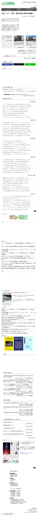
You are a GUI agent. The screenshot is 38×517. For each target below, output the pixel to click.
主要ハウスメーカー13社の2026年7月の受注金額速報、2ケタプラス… (16, 109)
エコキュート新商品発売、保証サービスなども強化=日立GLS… (15, 142)
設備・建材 (33, 138)
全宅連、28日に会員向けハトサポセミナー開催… (12, 198)
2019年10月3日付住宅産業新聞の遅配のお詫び (13, 434)
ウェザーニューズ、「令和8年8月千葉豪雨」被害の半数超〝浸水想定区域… (17, 126)
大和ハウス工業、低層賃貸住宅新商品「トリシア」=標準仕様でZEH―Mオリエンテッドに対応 (31, 44)
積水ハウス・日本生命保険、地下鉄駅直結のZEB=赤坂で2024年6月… (16, 209)
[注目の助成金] (13, 219)
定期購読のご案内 (31, 52)
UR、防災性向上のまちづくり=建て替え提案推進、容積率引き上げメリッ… (17, 200)
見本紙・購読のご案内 (30, 8)
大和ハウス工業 (27, 58)
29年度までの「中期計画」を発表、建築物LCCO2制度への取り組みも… (16, 170)
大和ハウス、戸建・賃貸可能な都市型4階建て (17, 13)
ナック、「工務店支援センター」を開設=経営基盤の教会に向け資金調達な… (17, 104)
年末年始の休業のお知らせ (9, 428)
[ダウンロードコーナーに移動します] (7, 305)
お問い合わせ (29, 10)
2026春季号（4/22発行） (15, 493)
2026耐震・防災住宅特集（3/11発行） (18, 502)
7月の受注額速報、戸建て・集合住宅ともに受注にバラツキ (13, 331)
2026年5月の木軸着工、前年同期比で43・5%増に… (12, 185)
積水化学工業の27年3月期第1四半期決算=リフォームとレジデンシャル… (16, 115)
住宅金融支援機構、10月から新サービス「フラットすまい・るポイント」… (17, 122)
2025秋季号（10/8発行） (15, 496)
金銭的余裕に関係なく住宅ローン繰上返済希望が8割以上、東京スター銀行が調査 (19, 91)
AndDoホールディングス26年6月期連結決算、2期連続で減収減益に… (16, 111)
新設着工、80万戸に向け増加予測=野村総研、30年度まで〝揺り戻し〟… (16, 183)
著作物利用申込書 (14, 485)
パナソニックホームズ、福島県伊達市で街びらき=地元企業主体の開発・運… (17, 203)
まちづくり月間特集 (28, 382)
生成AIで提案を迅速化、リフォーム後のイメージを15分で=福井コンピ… (16, 154)
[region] (28, 25)
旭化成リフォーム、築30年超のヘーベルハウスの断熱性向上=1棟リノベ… (16, 107)
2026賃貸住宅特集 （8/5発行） (17, 499)
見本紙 (11, 480)
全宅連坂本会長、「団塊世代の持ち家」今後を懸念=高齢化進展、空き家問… (17, 168)
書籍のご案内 (8, 10)
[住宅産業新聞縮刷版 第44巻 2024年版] (28, 350)
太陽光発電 (33, 58)
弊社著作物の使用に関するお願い (22, 94)
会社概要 (19, 10)
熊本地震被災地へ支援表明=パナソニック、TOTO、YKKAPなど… (15, 148)
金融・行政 (33, 120)
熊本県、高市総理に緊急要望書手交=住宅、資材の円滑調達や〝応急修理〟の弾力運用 (18, 268)
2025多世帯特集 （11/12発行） (17, 503)
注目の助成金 (30, 405)
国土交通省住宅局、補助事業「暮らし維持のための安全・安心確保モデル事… (17, 131)
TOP (35, 211)
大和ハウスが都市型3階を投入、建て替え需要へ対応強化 (7, 37)
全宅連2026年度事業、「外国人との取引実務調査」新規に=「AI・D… (16, 172)
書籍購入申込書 (13, 476)
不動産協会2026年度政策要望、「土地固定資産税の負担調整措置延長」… (16, 161)
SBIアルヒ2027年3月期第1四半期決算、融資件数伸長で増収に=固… (15, 133)
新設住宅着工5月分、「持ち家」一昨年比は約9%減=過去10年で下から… (16, 187)
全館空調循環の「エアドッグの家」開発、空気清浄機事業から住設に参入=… (17, 144)
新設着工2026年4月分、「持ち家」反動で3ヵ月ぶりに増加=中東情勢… (16, 189)
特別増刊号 (30, 378)
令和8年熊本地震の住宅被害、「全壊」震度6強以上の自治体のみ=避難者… (17, 135)
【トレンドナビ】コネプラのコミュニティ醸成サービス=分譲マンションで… (17, 207)
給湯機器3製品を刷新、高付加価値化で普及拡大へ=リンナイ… (14, 152)
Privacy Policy (26, 512)
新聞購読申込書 (13, 474)
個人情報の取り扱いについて (32, 509)
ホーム (8, 8)
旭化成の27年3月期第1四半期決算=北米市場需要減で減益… (14, 113)
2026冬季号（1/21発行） (15, 494)
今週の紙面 (19, 8)
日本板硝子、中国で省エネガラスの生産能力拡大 (13, 89)
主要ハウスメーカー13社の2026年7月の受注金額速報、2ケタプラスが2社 (15, 256)
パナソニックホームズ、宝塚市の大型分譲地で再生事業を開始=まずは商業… (17, 196)
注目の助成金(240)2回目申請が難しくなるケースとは (15, 402)
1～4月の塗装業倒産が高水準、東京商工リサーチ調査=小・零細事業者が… (17, 190)
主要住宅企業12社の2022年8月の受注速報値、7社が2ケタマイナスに (15, 329)
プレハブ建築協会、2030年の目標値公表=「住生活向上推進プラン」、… (16, 163)
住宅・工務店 (32, 16)
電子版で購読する (31, 53)
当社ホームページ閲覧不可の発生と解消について (14, 431)
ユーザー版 (25, 378)
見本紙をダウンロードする (26, 452)
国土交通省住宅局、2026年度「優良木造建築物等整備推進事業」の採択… (16, 124)
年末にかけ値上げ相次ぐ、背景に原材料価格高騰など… (13, 141)
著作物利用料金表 (14, 484)
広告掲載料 (12, 479)
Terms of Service (32, 512)
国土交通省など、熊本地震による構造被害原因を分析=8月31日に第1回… (16, 128)
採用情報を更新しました (8, 422)
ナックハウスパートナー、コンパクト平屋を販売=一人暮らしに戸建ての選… (17, 117)
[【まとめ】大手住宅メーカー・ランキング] (23, 219)
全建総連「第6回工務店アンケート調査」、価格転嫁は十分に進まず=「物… (17, 179)
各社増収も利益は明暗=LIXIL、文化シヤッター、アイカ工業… (14, 146)
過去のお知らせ (31, 437)
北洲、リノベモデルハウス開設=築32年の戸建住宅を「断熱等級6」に (15, 333)
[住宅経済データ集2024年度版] (9, 350)
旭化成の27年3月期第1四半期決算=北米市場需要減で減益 (12, 317)
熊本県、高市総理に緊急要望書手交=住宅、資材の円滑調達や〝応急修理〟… (17, 130)
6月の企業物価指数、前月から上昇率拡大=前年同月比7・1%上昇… (15, 181)
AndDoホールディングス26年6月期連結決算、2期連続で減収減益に (14, 261)
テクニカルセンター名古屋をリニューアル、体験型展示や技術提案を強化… (17, 150)
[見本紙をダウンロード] (11, 463)
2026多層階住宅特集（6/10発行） (17, 500)
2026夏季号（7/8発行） (15, 492)
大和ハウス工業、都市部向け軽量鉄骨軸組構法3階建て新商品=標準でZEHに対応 (19, 44)
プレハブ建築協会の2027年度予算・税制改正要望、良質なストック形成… (16, 159)
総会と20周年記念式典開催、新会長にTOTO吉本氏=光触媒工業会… (15, 165)
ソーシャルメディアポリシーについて (31, 510)
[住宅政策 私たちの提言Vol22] (18, 350)
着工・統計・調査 (31, 175)
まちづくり (33, 193)
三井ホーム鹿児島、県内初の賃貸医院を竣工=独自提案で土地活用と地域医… (17, 106)
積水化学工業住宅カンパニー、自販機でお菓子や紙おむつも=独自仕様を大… (17, 205)
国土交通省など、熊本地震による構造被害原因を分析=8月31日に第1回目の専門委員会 (18, 266)
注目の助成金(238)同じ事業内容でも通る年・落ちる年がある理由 (17, 412)
